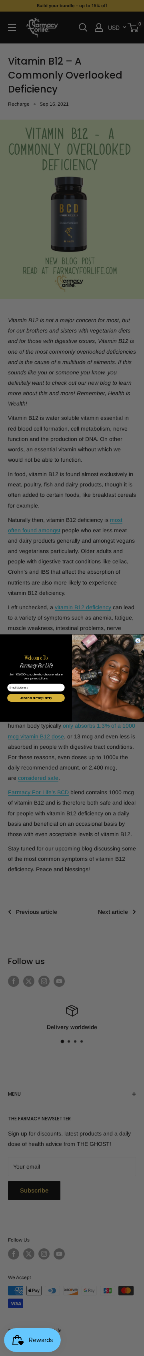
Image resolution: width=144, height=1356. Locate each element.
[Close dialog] (138, 640)
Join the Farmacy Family (36, 697)
